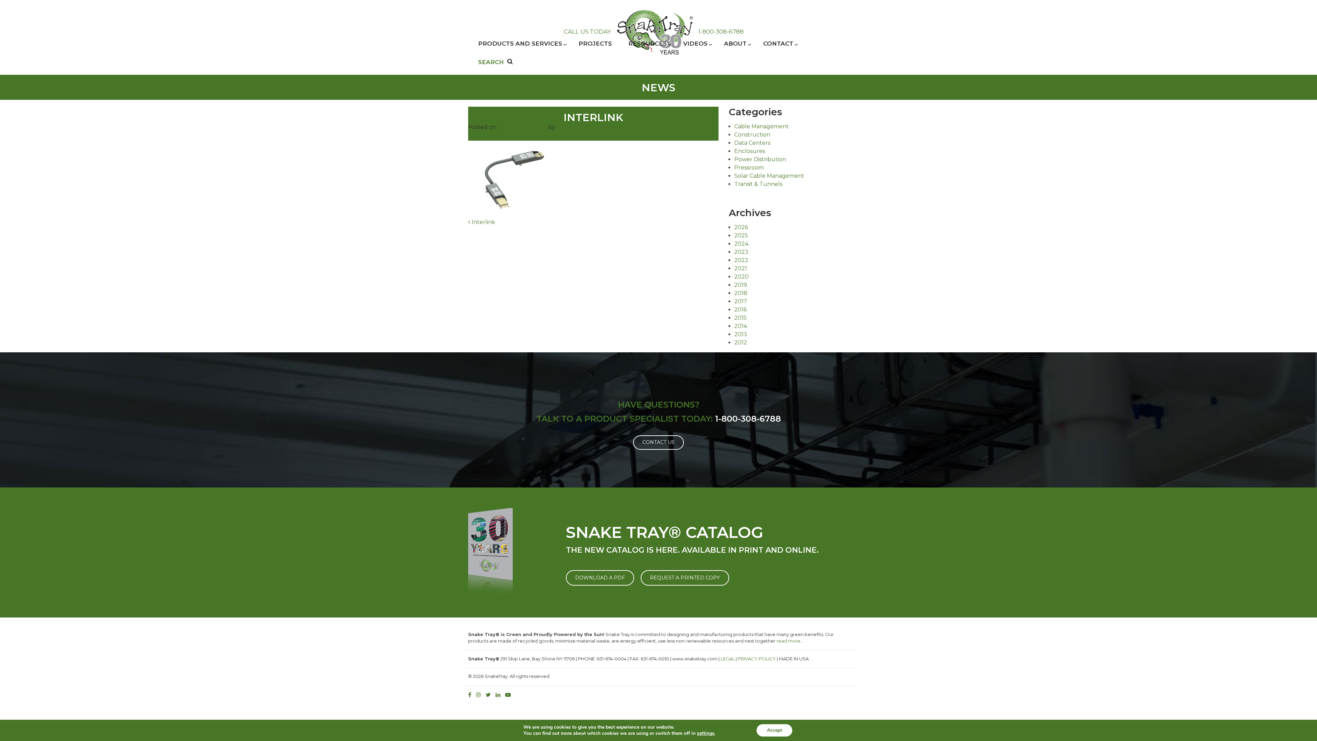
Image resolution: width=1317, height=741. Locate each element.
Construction (752, 134)
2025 (741, 235)
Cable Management (761, 126)
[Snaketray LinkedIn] (500, 695)
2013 (740, 334)
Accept (774, 730)
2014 (740, 326)
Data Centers (752, 143)
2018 (740, 293)
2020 (741, 276)
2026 (741, 227)
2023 (741, 252)
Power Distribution (760, 159)
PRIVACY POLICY (757, 658)
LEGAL (728, 658)
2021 (740, 268)
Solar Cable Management (769, 176)
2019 (740, 285)
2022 (741, 260)
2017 (740, 301)
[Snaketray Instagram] (480, 695)
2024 (741, 243)
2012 (740, 342)
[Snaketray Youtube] (509, 695)
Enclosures (749, 151)
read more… (790, 641)
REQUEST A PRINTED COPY (685, 578)
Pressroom (749, 167)
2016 (740, 309)
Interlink (482, 222)
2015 (740, 318)
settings (705, 733)
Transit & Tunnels (758, 184)
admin (565, 127)
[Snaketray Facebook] (471, 695)
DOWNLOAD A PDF (600, 578)
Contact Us (658, 442)
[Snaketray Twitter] (490, 695)
